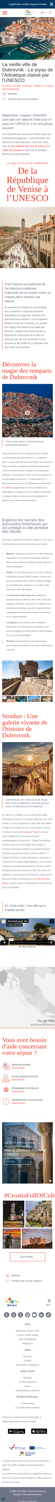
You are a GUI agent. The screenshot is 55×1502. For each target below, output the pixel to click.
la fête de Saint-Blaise (30, 870)
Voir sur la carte (41, 1016)
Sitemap (27, 1497)
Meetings (27, 1362)
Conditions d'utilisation (28, 1486)
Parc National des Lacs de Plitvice (32, 146)
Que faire (27, 1341)
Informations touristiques (27, 1349)
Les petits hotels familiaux (27, 1392)
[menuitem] (16, 1415)
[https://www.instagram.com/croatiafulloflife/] (13, 1299)
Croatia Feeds (27, 1388)
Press (27, 1371)
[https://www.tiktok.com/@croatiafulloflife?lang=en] (48, 1299)
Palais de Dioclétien (15, 150)
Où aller (27, 1345)
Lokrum (34, 472)
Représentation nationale (27, 1375)
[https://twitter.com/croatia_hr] (20, 1299)
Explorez (10, 1146)
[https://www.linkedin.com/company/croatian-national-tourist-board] (41, 1299)
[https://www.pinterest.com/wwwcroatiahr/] (27, 1299)
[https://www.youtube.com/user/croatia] (34, 1299)
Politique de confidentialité (27, 1491)
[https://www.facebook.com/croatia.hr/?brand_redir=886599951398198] (6, 1299)
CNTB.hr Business (27, 1366)
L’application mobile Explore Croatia (27, 4)
